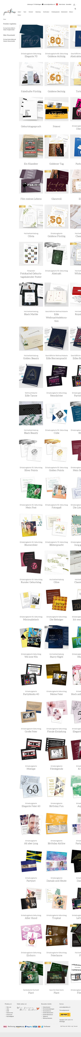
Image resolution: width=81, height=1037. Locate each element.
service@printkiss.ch (50, 4)
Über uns (8, 1007)
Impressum (9, 1014)
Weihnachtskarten (47, 1018)
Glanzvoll (56, 199)
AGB (7, 1011)
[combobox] (75, 8)
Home (4, 19)
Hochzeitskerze (47, 1011)
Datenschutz (9, 1012)
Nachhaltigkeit (10, 1016)
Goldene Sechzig (56, 91)
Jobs (7, 1009)
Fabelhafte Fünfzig (31, 91)
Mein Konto (62, 4)
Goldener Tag (56, 164)
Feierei (56, 126)
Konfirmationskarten (48, 1012)
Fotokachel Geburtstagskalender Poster (31, 274)
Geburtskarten (46, 1007)
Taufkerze (45, 1016)
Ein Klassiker (31, 164)
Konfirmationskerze (48, 1014)
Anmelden (68, 4)
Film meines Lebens (31, 199)
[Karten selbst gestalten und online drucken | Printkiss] (9, 12)
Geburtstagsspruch (31, 126)
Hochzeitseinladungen (48, 1009)
